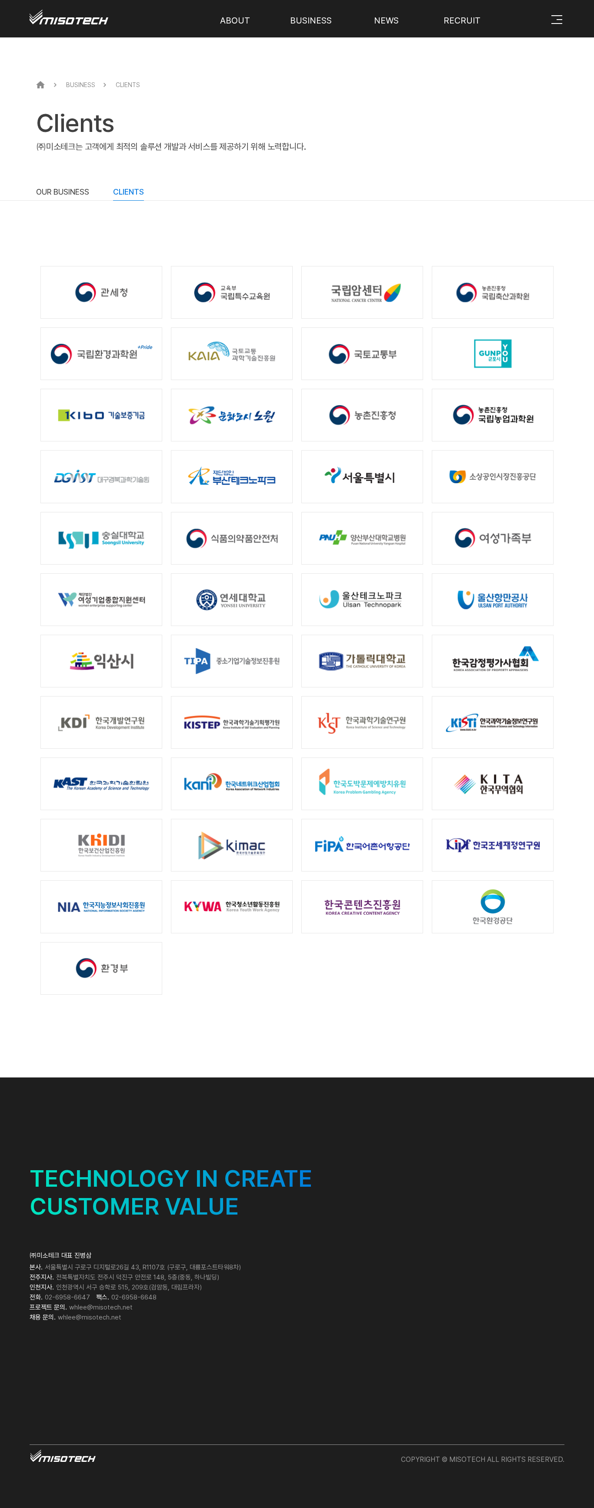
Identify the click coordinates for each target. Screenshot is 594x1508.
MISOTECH (91, 13)
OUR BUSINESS (62, 191)
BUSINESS (311, 20)
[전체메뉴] (556, 19)
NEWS (386, 20)
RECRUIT (462, 20)
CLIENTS (128, 191)
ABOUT (235, 20)
